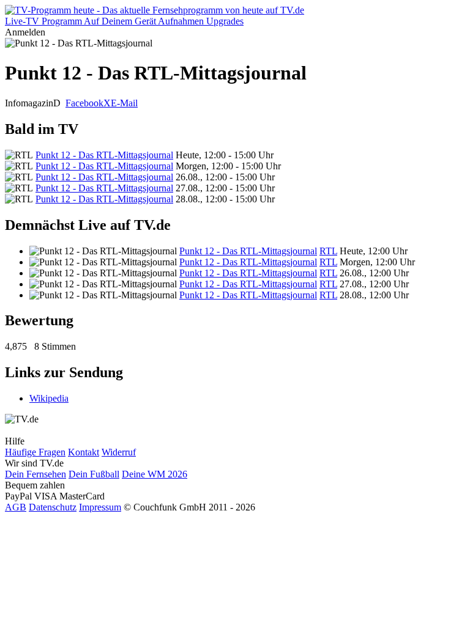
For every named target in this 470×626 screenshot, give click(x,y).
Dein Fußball (94, 474)
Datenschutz (52, 507)
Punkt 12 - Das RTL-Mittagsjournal (104, 155)
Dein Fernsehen (35, 474)
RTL (328, 251)
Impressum (100, 507)
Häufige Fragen (35, 452)
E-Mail (124, 103)
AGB (15, 507)
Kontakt (83, 452)
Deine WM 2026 (154, 474)
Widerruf (119, 452)
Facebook (84, 103)
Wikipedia (49, 398)
